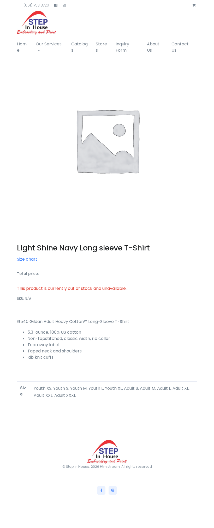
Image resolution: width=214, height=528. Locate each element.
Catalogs (79, 47)
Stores (101, 47)
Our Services (49, 44)
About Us (153, 47)
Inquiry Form (122, 47)
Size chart (27, 259)
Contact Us (180, 47)
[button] (194, 5)
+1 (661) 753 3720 (34, 5)
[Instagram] (113, 490)
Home (22, 47)
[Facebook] (101, 490)
